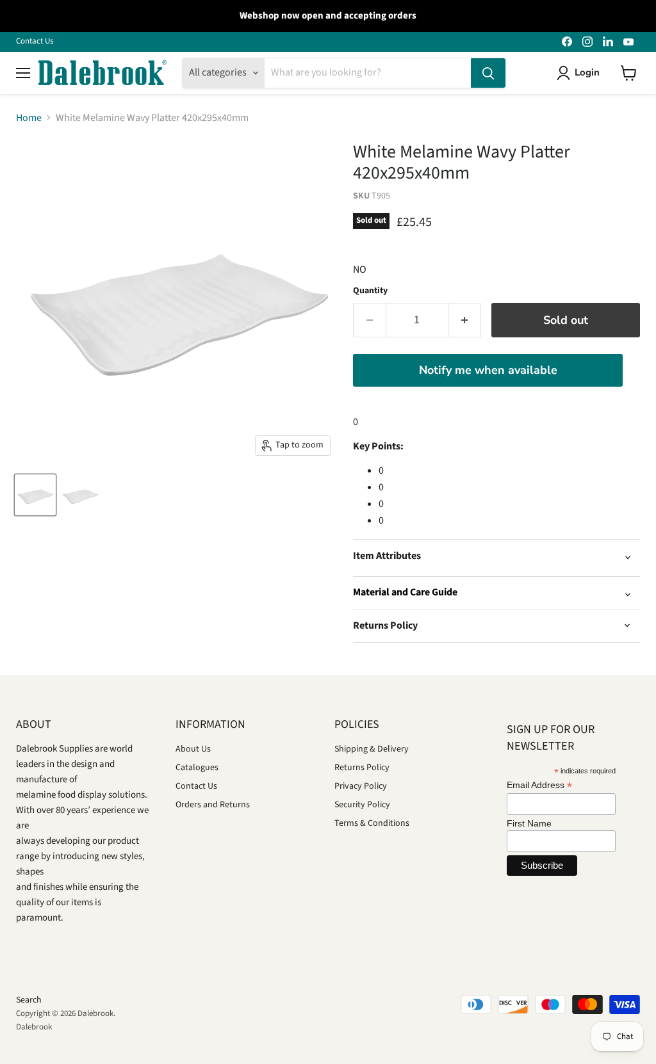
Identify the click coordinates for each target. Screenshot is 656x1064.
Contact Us (34, 41)
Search (29, 1000)
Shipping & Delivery (371, 749)
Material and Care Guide (405, 592)
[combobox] (368, 73)
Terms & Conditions (371, 823)
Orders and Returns (213, 804)
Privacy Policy (360, 786)
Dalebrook (34, 1027)
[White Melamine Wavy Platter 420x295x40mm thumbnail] (35, 494)
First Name (529, 823)
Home (29, 118)
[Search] (488, 73)
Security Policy (362, 804)
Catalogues (197, 767)
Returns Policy (362, 767)
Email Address (539, 785)
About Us (193, 749)
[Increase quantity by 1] (464, 320)
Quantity (370, 291)
